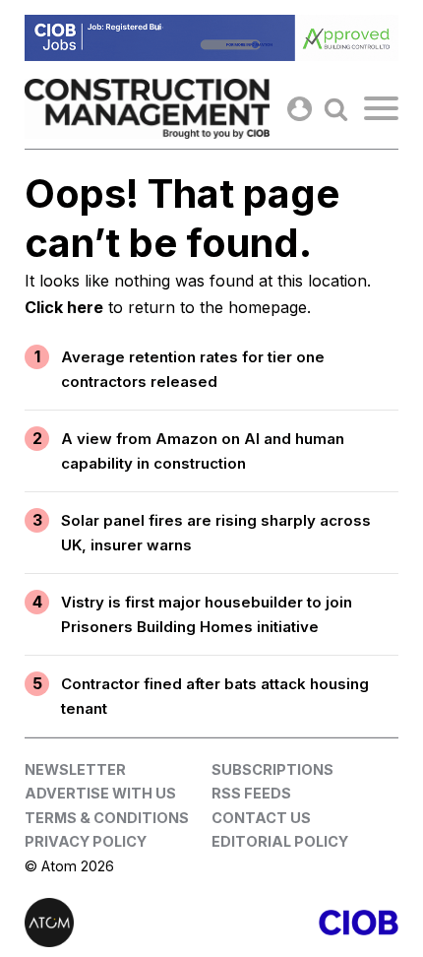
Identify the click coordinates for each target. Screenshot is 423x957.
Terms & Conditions (107, 817)
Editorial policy (280, 841)
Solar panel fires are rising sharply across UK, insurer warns (216, 533)
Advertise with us (100, 793)
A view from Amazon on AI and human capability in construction (202, 451)
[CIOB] (305, 922)
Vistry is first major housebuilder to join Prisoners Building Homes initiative (206, 615)
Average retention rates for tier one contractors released (193, 370)
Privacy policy (86, 841)
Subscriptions (272, 769)
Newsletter (75, 769)
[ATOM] (118, 922)
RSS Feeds (251, 793)
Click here (64, 307)
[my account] (299, 108)
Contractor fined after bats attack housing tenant (215, 696)
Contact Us (261, 817)
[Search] (336, 108)
